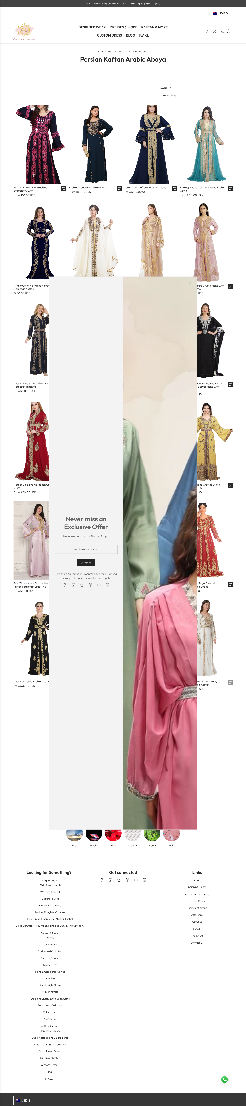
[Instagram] (73, 585)
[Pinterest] (90, 585)
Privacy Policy (70, 578)
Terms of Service (93, 578)
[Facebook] (65, 585)
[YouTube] (99, 585)
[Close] (190, 282)
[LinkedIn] (107, 585)
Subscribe (86, 562)
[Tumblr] (82, 585)
